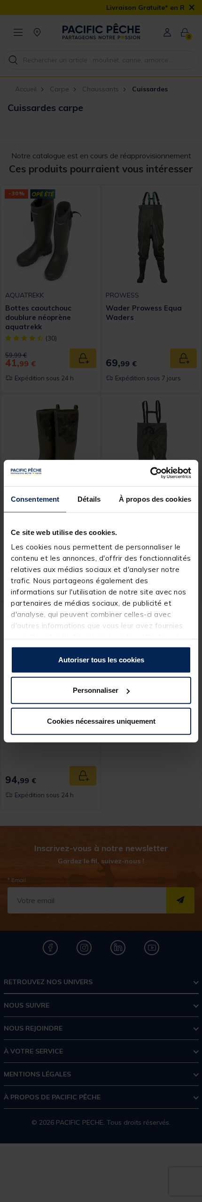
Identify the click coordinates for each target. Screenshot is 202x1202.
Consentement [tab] (35, 499)
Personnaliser (95, 690)
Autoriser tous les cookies (101, 659)
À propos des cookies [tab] (155, 499)
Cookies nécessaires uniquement (101, 721)
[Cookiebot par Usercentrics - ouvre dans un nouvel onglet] (150, 473)
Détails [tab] (89, 499)
